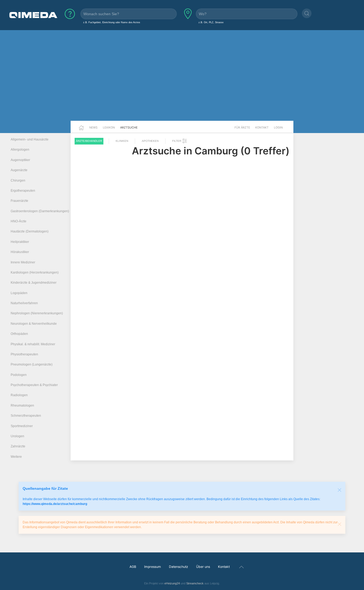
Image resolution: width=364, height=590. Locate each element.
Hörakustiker (20, 252)
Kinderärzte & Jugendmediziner (33, 282)
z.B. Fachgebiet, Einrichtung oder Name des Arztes (111, 22)
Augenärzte (19, 170)
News (93, 127)
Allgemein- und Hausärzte (29, 139)
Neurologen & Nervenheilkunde (34, 324)
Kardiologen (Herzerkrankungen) (35, 272)
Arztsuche (128, 127)
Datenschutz (178, 567)
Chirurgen (18, 180)
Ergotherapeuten (23, 190)
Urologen (17, 436)
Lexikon (109, 127)
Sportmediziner (22, 426)
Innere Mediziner (23, 262)
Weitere (16, 457)
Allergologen (20, 149)
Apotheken (150, 140)
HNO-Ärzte (18, 221)
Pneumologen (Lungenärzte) (31, 364)
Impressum (152, 567)
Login (278, 127)
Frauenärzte (19, 201)
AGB (133, 567)
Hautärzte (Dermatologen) (29, 231)
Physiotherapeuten (24, 354)
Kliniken (122, 140)
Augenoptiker (20, 160)
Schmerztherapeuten (26, 416)
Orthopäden (19, 334)
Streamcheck (195, 583)
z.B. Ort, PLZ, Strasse (211, 22)
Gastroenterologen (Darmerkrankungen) (40, 211)
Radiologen (19, 395)
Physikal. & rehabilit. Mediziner (33, 344)
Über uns (203, 567)
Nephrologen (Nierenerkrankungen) (37, 313)
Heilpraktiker (20, 242)
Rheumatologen (22, 405)
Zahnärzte (18, 446)
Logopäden (19, 293)
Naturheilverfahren (24, 303)
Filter (177, 140)
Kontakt (262, 127)
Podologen (19, 375)
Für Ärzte (242, 127)
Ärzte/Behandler (89, 140)
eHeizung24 (172, 583)
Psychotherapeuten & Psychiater (34, 385)
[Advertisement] (182, 79)
